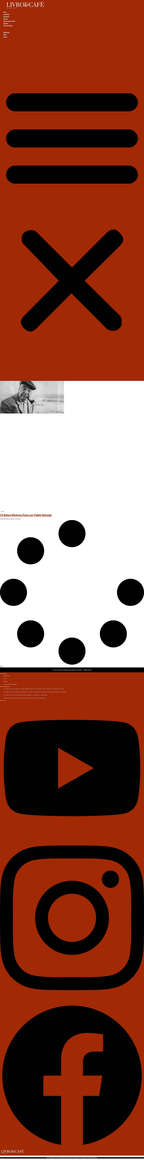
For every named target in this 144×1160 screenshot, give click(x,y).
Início (5, 12)
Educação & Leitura (9, 21)
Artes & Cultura (7, 25)
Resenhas (6, 16)
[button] (72, 208)
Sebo (4, 34)
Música (9, 30)
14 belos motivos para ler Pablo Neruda (26, 515)
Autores (5, 23)
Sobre (5, 37)
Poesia (5, 19)
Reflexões (6, 32)
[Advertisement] (72, 50)
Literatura (6, 14)
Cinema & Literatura (13, 28)
